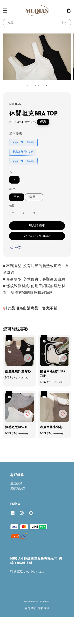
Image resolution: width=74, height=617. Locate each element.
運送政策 (16, 483)
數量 (12, 205)
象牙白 (34, 197)
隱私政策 (43, 608)
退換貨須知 (17, 488)
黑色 (17, 197)
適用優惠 (15, 134)
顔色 (12, 189)
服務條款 (30, 608)
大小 (12, 172)
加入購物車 (37, 225)
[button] (5, 10)
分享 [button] (18, 248)
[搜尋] (64, 23)
